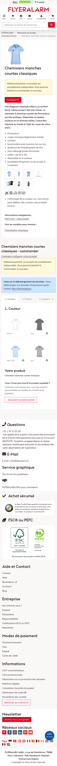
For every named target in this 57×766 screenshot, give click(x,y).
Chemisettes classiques (16, 230)
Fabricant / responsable (17, 218)
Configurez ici (13, 100)
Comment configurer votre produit (19, 256)
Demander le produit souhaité (21, 400)
